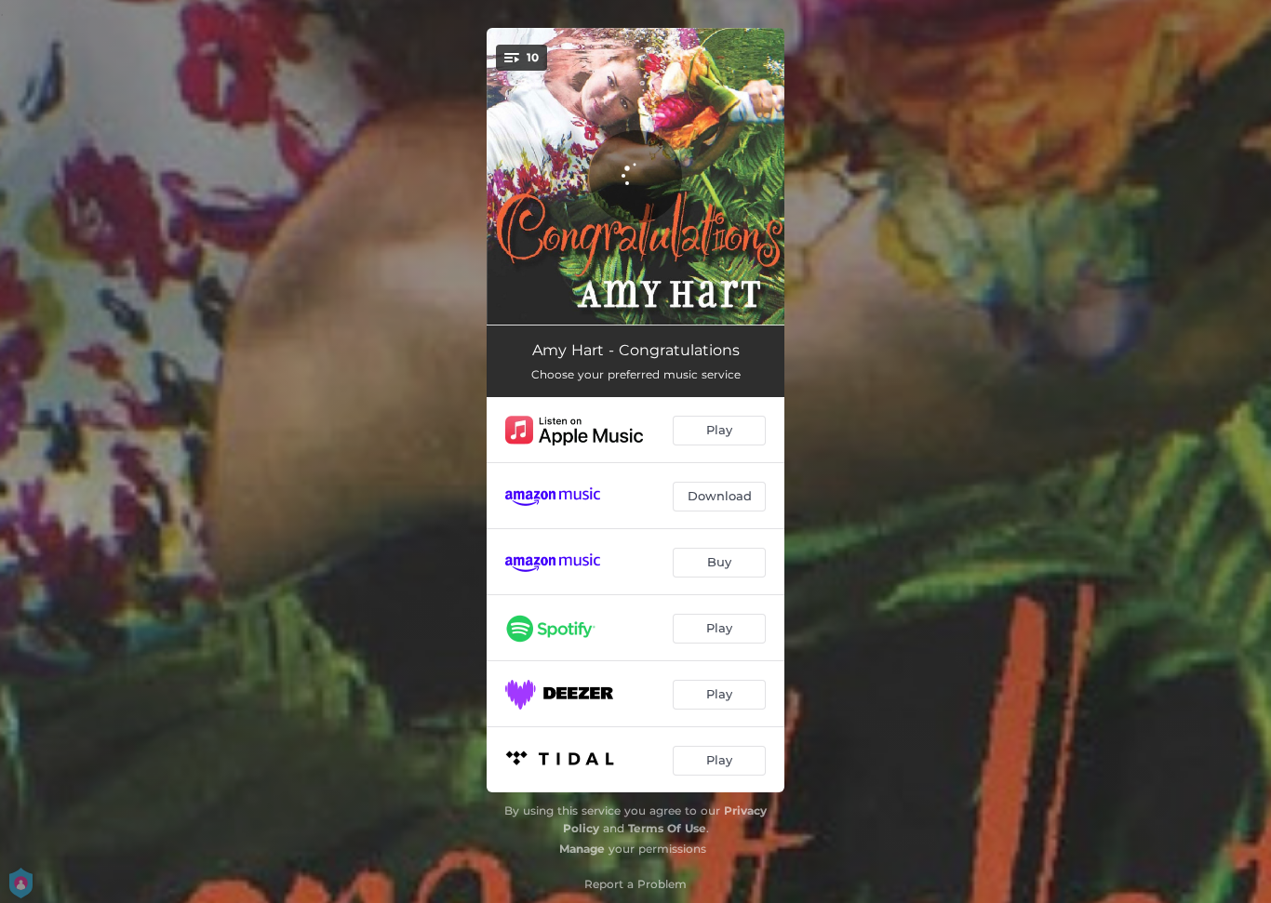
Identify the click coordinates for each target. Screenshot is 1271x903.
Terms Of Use (667, 828)
